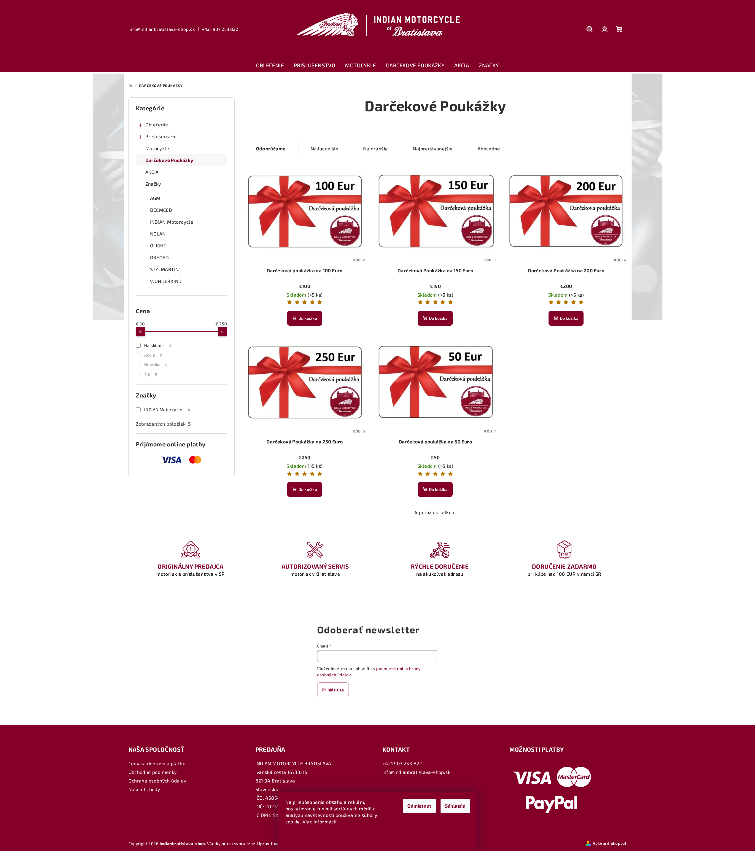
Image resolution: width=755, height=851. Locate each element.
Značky (153, 184)
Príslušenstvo (161, 136)
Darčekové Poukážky (169, 160)
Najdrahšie (375, 148)
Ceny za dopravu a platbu (157, 763)
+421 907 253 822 (220, 29)
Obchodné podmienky (152, 772)
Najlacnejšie (324, 148)
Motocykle (157, 148)
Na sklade (157, 345)
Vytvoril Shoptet (610, 843)
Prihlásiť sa (333, 689)
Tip (150, 373)
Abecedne (489, 148)
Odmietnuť (419, 806)
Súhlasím (455, 806)
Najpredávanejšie (432, 148)
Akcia (153, 354)
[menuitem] (270, 65)
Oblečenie (156, 124)
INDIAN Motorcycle (167, 409)
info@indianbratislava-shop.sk (161, 29)
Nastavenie (303, 836)
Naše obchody (144, 789)
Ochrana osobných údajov (157, 780)
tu (340, 821)
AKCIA (152, 172)
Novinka (156, 364)
